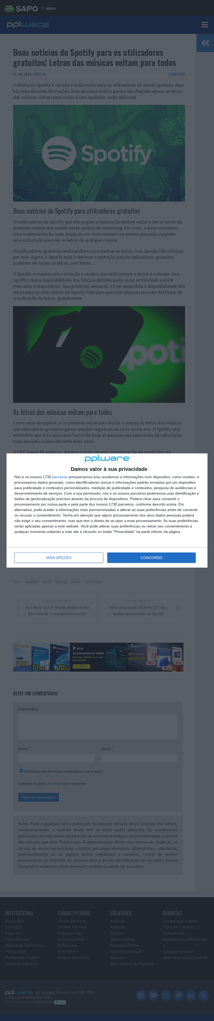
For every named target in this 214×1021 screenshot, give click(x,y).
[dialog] (107, 510)
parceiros (60, 477)
